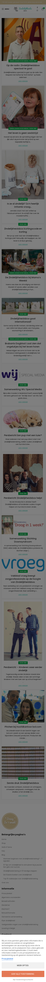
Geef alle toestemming (22, 974)
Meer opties (23, 965)
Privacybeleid (7, 958)
